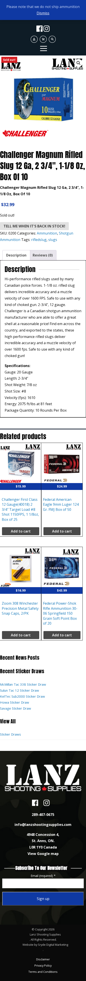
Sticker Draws (10, 734)
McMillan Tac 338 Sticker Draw (23, 684)
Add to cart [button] (21, 531)
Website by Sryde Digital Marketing (45, 945)
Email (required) (43, 876)
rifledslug (39, 239)
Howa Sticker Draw (14, 702)
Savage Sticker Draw (15, 708)
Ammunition (47, 233)
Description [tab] (16, 255)
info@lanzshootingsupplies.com (43, 824)
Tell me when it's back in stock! (34, 226)
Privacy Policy (43, 965)
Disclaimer (43, 959)
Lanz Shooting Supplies (45, 934)
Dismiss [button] (43, 13)
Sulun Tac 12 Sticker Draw (19, 690)
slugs (52, 239)
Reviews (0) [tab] (43, 255)
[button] (78, 63)
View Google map (43, 853)
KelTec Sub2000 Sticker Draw (22, 696)
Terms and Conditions (43, 972)
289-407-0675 (43, 814)
